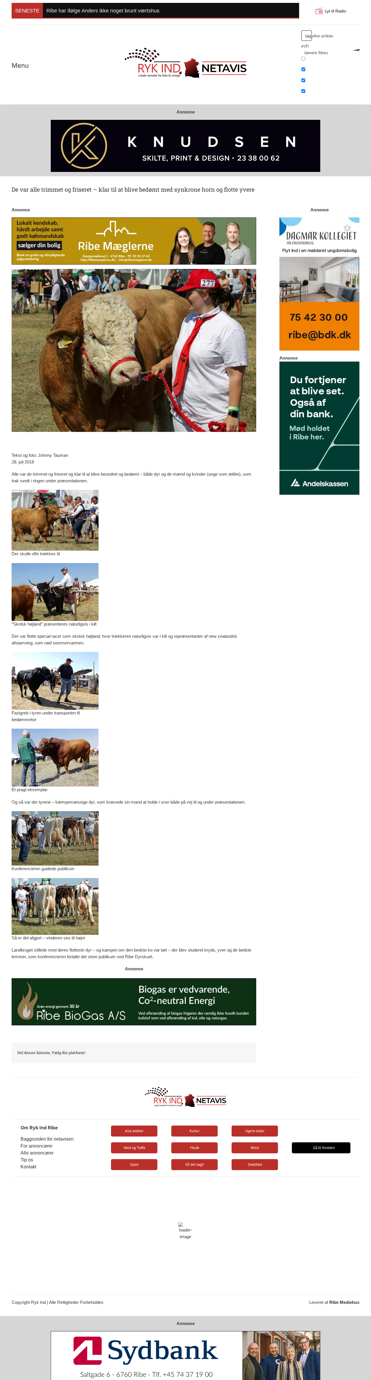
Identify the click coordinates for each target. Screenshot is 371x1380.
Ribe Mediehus (344, 1302)
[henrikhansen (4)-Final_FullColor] (185, 45)
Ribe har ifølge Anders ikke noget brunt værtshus (102, 11)
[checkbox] (330, 60)
